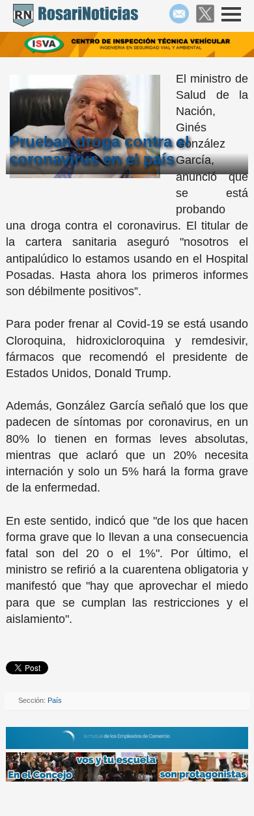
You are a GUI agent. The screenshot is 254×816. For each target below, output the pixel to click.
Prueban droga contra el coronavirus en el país (99, 150)
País (55, 700)
